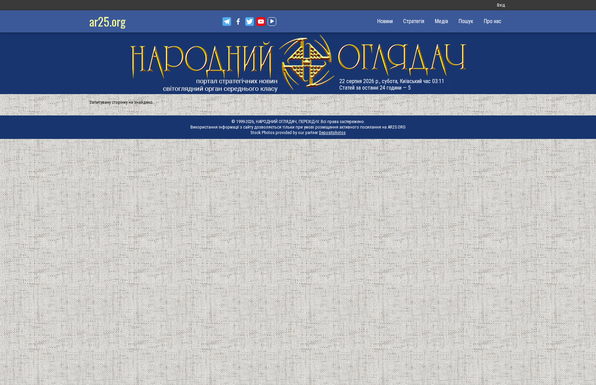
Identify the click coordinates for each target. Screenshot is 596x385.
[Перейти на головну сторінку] (298, 63)
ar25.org (107, 21)
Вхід (501, 5)
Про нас (492, 21)
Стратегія (413, 21)
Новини (385, 21)
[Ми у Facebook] (238, 21)
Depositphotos (332, 132)
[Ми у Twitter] (249, 21)
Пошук (465, 21)
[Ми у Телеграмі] (226, 21)
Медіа (441, 21)
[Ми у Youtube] (261, 21)
